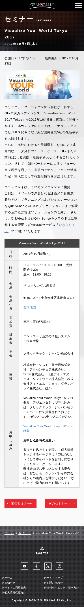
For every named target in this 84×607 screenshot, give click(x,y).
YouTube (24, 566)
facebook (36, 566)
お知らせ (9, 582)
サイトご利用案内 (15, 587)
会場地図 (29, 307)
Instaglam (59, 566)
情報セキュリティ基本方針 (63, 587)
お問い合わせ (55, 582)
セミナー (24, 533)
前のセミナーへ (22, 503)
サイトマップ (55, 577)
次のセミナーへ (60, 503)
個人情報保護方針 (15, 592)
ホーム (9, 533)
